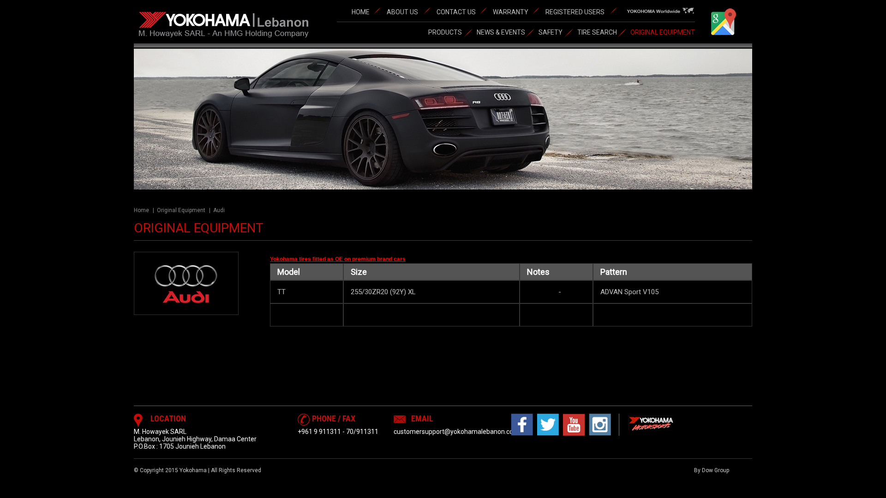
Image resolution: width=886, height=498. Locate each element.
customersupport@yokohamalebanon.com (456, 431)
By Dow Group (711, 470)
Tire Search (597, 32)
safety (551, 32)
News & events (501, 32)
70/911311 (362, 431)
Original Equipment (662, 32)
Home (142, 210)
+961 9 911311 (319, 431)
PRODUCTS (445, 32)
